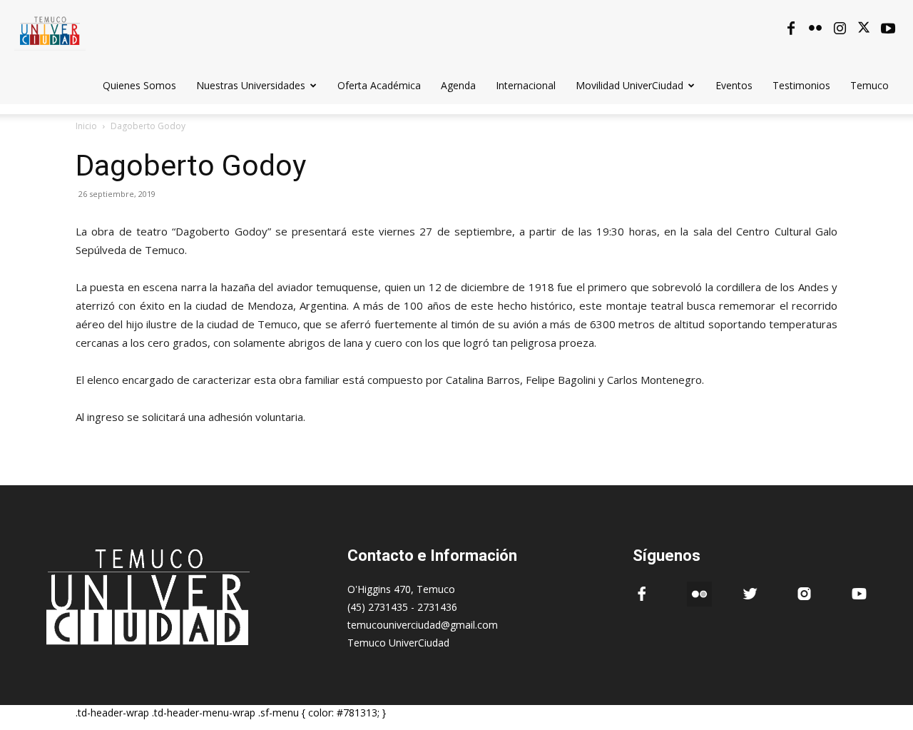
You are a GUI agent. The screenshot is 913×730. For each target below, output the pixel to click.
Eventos (734, 85)
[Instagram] (839, 28)
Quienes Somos (139, 85)
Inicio (86, 126)
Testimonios (801, 85)
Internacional (526, 85)
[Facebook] (791, 28)
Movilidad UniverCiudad (629, 85)
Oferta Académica (379, 85)
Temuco (869, 85)
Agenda (458, 85)
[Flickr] (815, 28)
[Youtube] (888, 28)
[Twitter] (863, 28)
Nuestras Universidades (250, 85)
